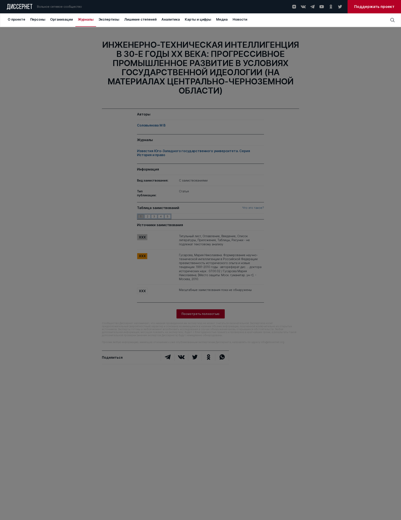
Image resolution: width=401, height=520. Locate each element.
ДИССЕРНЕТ (20, 7)
